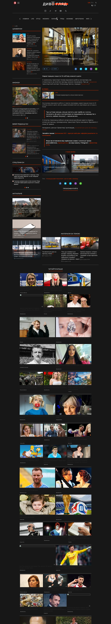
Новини (26, 19)
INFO (87, 19)
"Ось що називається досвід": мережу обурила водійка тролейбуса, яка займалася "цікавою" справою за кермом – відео (70, 255)
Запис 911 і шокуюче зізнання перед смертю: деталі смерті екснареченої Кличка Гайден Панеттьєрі (34, 54)
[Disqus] (70, 212)
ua (89, 3)
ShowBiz (69, 19)
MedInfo (46, 19)
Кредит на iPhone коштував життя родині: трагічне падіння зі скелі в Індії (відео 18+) (25, 236)
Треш (62, 19)
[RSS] (65, 11)
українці (75, 178)
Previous (20, 18)
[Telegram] (55, 11)
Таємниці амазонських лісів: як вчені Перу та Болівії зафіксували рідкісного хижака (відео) (27, 186)
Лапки (53, 19)
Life (32, 19)
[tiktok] (50, 11)
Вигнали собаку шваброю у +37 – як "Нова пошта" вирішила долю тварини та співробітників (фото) (33, 150)
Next (90, 18)
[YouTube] (60, 11)
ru (92, 3)
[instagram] (45, 11)
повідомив (93, 82)
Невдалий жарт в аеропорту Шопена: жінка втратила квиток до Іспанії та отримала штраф (26, 257)
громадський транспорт (55, 178)
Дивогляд (85, 84)
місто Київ (68, 178)
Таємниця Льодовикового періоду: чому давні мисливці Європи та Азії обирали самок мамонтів (26, 179)
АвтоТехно (79, 19)
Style (38, 19)
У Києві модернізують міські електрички (69, 95)
